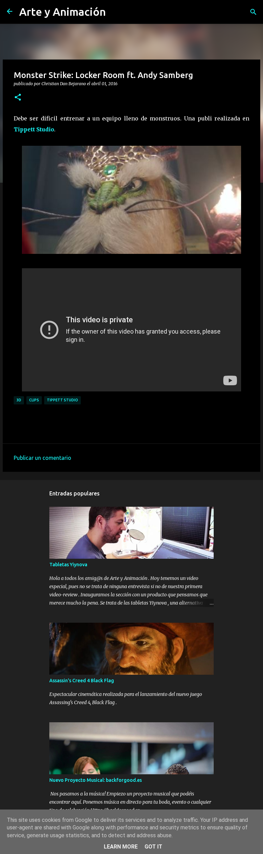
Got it (153, 846)
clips (34, 400)
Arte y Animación (62, 11)
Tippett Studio (34, 129)
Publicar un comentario (42, 458)
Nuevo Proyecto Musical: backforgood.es (95, 780)
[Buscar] (253, 12)
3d (18, 400)
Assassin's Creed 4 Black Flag (81, 680)
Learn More (121, 846)
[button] (18, 97)
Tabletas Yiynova (68, 564)
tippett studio (62, 400)
